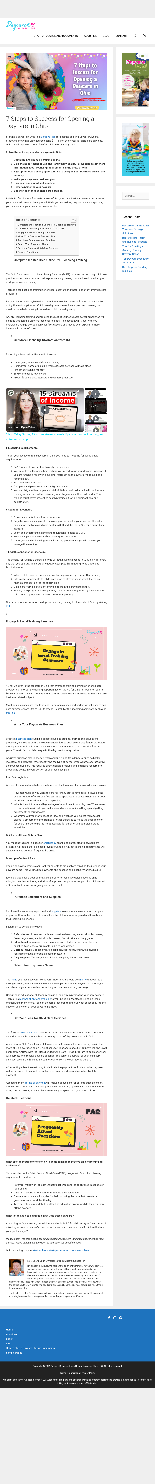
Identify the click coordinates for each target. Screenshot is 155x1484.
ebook (9, 1338)
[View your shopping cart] (144, 36)
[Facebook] (109, 1317)
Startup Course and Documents (56, 35)
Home (9, 1329)
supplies (56, 911)
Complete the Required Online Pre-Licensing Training (47, 224)
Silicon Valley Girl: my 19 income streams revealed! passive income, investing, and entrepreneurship (44, 392)
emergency (49, 842)
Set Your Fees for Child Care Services (38, 248)
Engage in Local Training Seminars (36, 232)
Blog (106, 35)
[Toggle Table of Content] (72, 220)
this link (10, 712)
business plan (24, 738)
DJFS (9, 605)
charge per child (29, 1032)
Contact (121, 35)
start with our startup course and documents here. (61, 1250)
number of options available (35, 998)
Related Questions (28, 252)
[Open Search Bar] (135, 36)
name (14, 979)
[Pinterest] (120, 1317)
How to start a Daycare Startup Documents (30, 1348)
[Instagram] (114, 1317)
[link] (11, 393)
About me (90, 35)
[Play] (96, 418)
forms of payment (35, 1082)
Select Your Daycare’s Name (33, 244)
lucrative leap (47, 136)
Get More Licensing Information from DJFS (41, 228)
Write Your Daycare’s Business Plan (37, 236)
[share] (78, 391)
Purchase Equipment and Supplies (36, 240)
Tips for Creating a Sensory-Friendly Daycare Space (132, 250)
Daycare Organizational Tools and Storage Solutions (135, 229)
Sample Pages (14, 1352)
